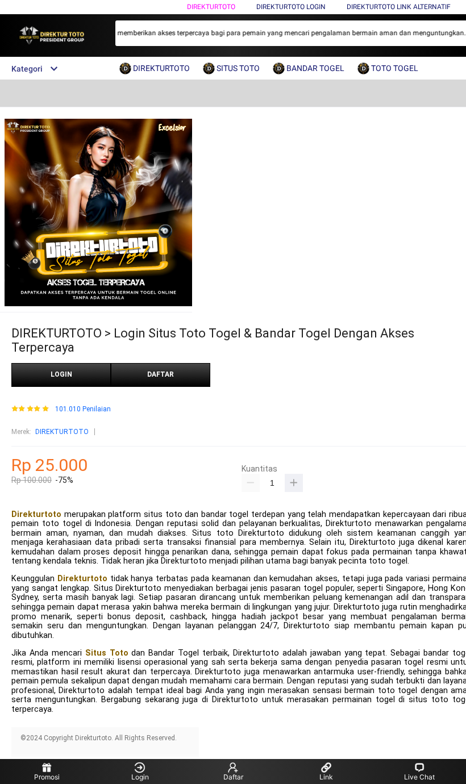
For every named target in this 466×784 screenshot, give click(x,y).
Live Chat (419, 777)
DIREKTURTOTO (211, 7)
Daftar (233, 777)
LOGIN (61, 374)
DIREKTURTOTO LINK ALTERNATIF (399, 7)
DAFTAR (160, 374)
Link (326, 777)
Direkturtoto (36, 514)
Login (140, 777)
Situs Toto (106, 653)
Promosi (47, 777)
